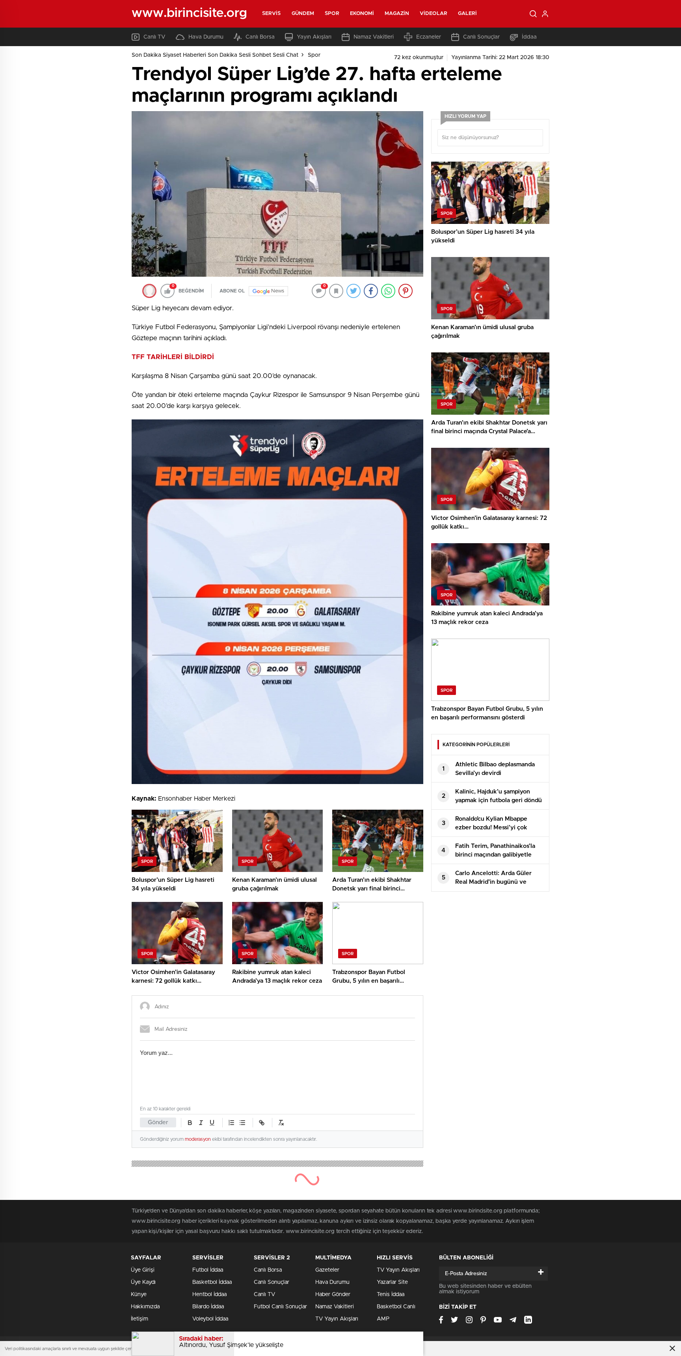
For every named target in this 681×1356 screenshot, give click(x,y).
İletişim (139, 1319)
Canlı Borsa (260, 37)
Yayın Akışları (314, 37)
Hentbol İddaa (209, 1294)
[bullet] (242, 1122)
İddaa (529, 37)
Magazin (397, 13)
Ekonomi (362, 13)
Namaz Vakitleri (374, 37)
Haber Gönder (332, 1294)
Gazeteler (327, 1270)
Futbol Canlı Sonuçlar (280, 1306)
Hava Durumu (205, 37)
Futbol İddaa (207, 1270)
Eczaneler (428, 37)
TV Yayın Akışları (336, 1319)
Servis (271, 13)
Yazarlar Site (392, 1282)
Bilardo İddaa (208, 1306)
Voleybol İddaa (210, 1319)
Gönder (158, 1122)
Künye (139, 1294)
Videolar (433, 13)
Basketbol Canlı (396, 1306)
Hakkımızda (145, 1306)
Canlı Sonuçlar (481, 37)
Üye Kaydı (143, 1282)
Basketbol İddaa (212, 1282)
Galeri (467, 13)
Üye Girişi (142, 1270)
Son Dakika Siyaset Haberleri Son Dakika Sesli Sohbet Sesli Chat (215, 55)
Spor (332, 13)
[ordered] (231, 1122)
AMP (383, 1319)
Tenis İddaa (390, 1294)
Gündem (303, 13)
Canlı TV (154, 37)
